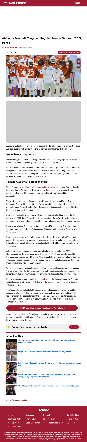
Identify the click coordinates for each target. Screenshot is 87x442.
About (10, 415)
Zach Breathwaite (13, 48)
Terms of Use (72, 419)
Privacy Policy (49, 419)
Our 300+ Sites (73, 415)
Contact (46, 415)
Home (8, 400)
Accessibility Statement (53, 423)
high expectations (40, 279)
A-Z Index (71, 423)
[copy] (19, 52)
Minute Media (13, 432)
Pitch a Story (31, 419)
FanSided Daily (14, 419)
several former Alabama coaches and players (38, 187)
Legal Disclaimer (33, 423)
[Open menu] (5, 3)
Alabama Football (20, 400)
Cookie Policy (13, 423)
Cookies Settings (15, 427)
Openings (30, 415)
